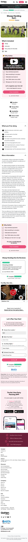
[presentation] (3, 30)
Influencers (3, 489)
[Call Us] (17, 2)
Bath (6, 51)
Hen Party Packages (5, 472)
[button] (14, 2)
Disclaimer (3, 498)
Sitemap (2, 495)
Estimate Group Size (9, 352)
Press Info (3, 503)
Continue (13, 360)
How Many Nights (8, 343)
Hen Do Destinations (5, 466)
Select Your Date (8, 337)
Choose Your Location (9, 330)
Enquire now (11, 401)
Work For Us (3, 487)
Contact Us (3, 450)
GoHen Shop (3, 477)
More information (8, 155)
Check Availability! (14, 92)
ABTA (2, 502)
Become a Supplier (5, 490)
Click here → (17, 6)
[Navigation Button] (26, 2)
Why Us (2, 484)
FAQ (2, 452)
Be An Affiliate (4, 505)
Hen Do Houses (4, 469)
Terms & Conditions (5, 497)
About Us (3, 482)
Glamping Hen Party (5, 471)
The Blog (3, 475)
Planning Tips (4, 474)
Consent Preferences (5, 500)
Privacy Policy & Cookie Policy (14, 536)
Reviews (2, 485)
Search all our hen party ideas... (14, 310)
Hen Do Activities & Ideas (6, 467)
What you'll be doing (9, 126)
